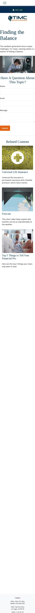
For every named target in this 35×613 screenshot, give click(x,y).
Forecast (6, 213)
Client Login (18, 10)
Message (3, 110)
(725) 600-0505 (20, 603)
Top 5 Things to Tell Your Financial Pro (15, 257)
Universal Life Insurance (15, 172)
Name (2, 86)
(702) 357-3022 (19, 601)
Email (2, 98)
